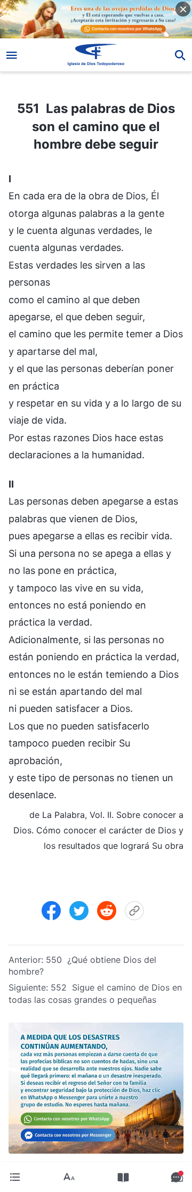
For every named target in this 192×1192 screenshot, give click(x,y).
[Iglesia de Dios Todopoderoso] (96, 54)
